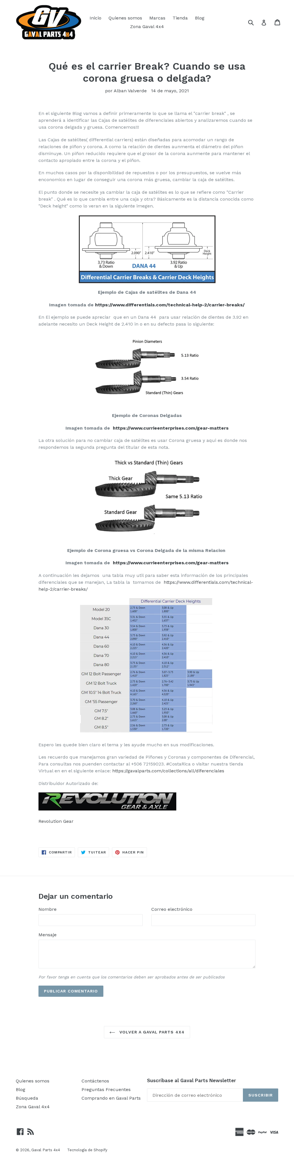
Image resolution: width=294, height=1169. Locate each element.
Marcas (157, 18)
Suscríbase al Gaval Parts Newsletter (191, 1080)
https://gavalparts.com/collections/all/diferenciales (167, 771)
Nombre (47, 909)
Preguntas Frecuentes (106, 1089)
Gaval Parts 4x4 (45, 1150)
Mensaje (47, 934)
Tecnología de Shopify (87, 1150)
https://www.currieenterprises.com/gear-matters (170, 428)
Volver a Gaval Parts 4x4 (151, 1032)
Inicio (95, 18)
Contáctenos (95, 1081)
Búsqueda (27, 1098)
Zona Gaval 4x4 (147, 26)
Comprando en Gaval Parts (111, 1098)
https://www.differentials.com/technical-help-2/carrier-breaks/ (170, 305)
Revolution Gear (56, 821)
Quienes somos (125, 18)
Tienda (180, 18)
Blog (199, 18)
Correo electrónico (171, 909)
